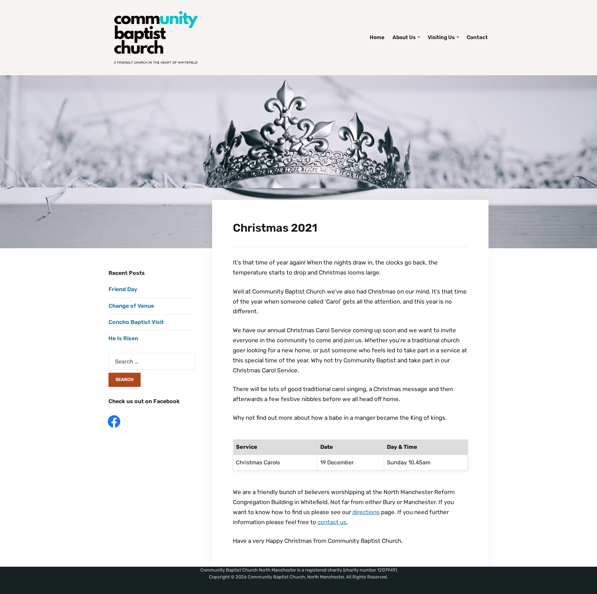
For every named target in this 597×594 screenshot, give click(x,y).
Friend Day (122, 289)
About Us (404, 37)
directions (366, 512)
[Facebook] (114, 421)
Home (377, 37)
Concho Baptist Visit (136, 322)
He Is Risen (123, 338)
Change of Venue (131, 306)
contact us (332, 522)
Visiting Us (441, 37)
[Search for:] (151, 361)
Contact (477, 37)
